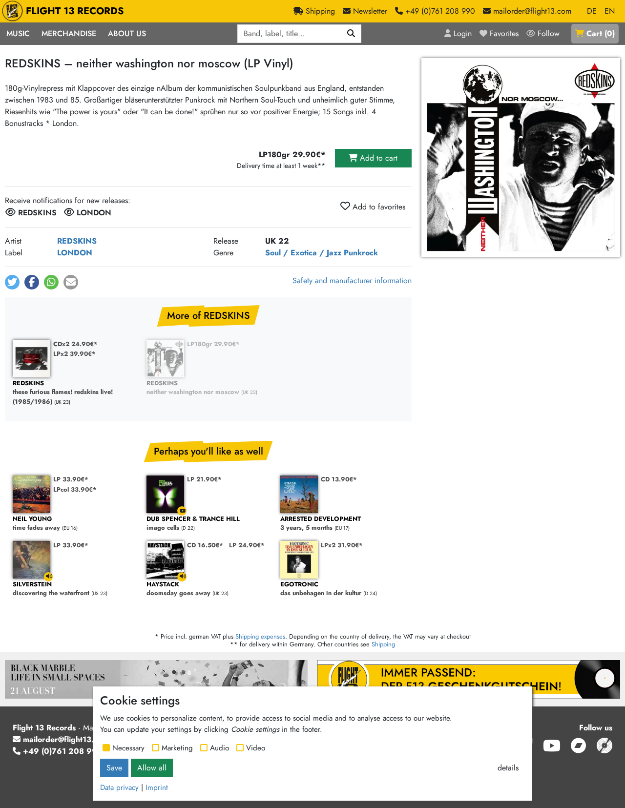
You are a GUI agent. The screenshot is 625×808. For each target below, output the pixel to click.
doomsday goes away (178, 589)
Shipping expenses (260, 636)
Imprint (157, 787)
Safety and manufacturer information (352, 280)
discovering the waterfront (51, 589)
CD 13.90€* (339, 479)
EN (609, 11)
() (600, 33)
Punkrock (361, 252)
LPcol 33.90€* (75, 489)
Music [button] (18, 33)
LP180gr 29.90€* (213, 344)
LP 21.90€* (204, 479)
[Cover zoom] (520, 157)
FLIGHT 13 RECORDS (75, 11)
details (508, 767)
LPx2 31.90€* (342, 545)
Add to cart (377, 158)
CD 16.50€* (205, 545)
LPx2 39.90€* (74, 353)
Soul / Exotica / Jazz (303, 252)
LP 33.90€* (70, 479)
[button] (12, 282)
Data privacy (119, 787)
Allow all (152, 767)
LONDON (74, 252)
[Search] (351, 33)
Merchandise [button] (69, 33)
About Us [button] (127, 33)
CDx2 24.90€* (75, 344)
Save (114, 767)
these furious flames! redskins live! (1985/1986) (63, 392)
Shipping (383, 644)
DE (592, 11)
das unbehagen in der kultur (320, 589)
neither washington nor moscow (192, 387)
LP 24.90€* (247, 545)
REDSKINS (77, 241)
